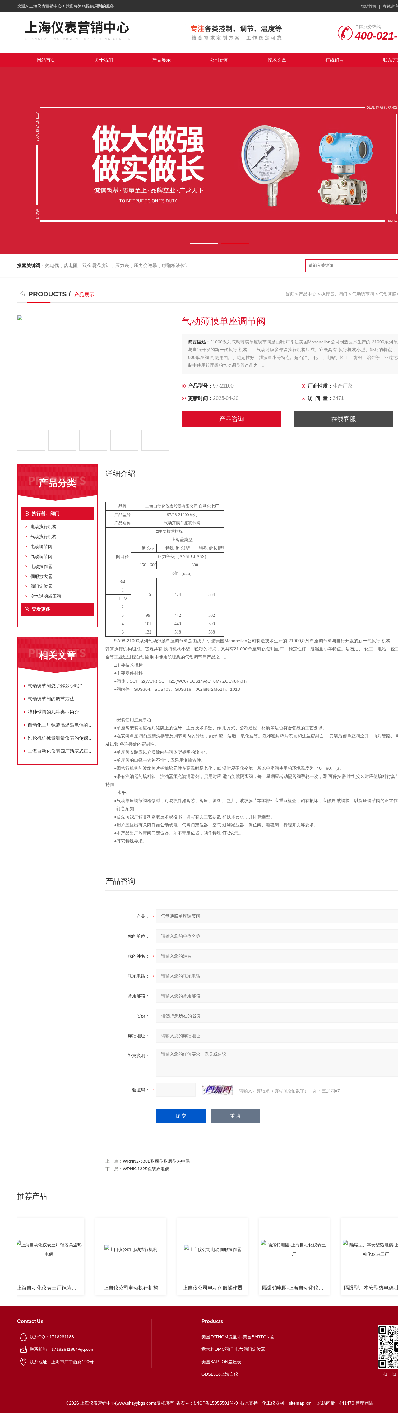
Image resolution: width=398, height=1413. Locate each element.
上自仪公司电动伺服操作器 (194, 1287)
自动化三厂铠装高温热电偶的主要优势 (61, 724)
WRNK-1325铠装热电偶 (146, 1168)
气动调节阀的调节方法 (51, 698)
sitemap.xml (300, 1403)
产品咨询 (231, 419)
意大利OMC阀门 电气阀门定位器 (233, 1349)
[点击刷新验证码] (217, 1090)
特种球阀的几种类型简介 (53, 711)
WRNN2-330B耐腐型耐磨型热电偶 (156, 1161)
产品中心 (307, 293)
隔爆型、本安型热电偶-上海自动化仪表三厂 (359, 1287)
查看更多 (41, 609)
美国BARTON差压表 (221, 1361)
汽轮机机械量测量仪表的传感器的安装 (61, 738)
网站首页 (368, 6)
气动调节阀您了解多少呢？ (56, 685)
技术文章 (277, 60)
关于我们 (104, 60)
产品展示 (161, 60)
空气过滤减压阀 (45, 596)
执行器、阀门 (334, 293)
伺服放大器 (41, 576)
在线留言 (334, 60)
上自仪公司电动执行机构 (112, 1287)
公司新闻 (219, 60)
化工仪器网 (273, 1403)
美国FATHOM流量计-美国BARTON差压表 (240, 1336)
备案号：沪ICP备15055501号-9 (207, 1403)
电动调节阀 (41, 546)
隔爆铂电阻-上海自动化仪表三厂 (277, 1287)
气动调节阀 (363, 293)
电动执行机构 (43, 526)
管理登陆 (364, 1403)
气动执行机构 (43, 536)
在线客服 (343, 419)
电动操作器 (41, 566)
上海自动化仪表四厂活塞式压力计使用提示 (61, 751)
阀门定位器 (41, 586)
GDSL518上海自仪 (219, 1374)
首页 (289, 293)
